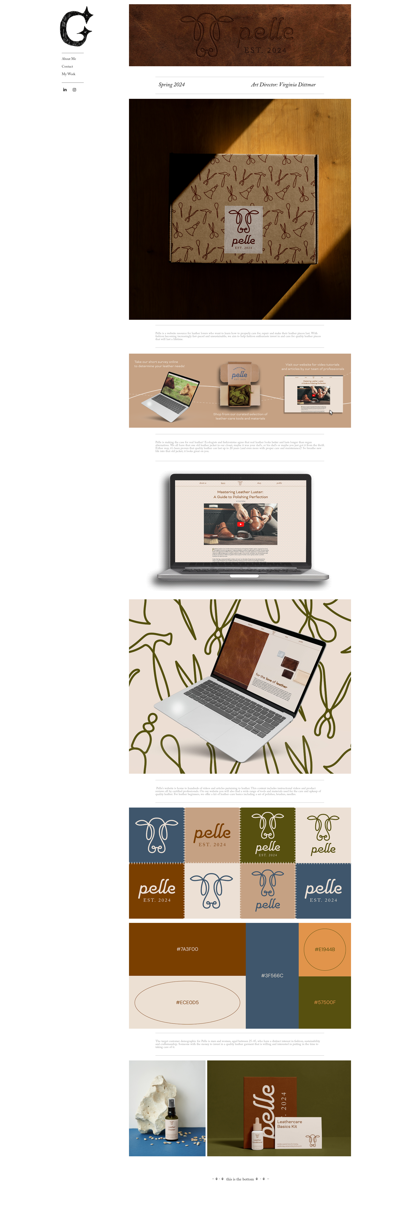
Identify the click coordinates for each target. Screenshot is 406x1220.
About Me (69, 59)
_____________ (73, 52)
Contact (67, 67)
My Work (68, 74)
